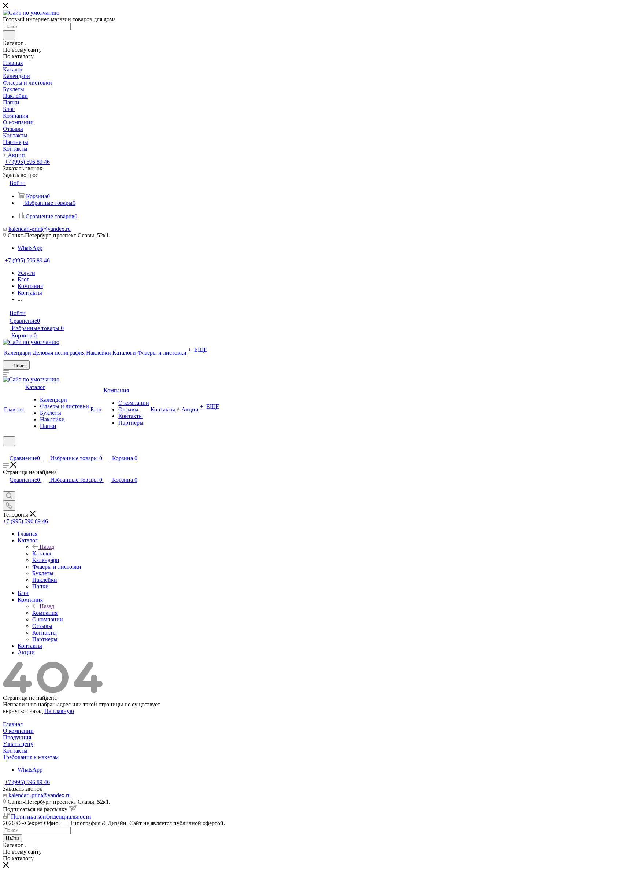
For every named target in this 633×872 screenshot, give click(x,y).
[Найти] (9, 35)
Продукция (17, 737)
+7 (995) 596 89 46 (27, 162)
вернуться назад (23, 711)
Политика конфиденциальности (51, 816)
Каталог (42, 553)
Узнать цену (18, 744)
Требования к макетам (31, 757)
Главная (13, 724)
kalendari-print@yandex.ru (39, 229)
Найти (12, 838)
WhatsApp (30, 248)
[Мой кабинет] (6, 450)
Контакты (15, 750)
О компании (18, 731)
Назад (47, 547)
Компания (45, 613)
